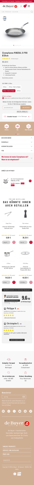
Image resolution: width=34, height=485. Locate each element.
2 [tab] (29, 116)
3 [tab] (16, 45)
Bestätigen (26, 107)
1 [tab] (13, 45)
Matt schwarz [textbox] (23, 242)
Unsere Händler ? (22, 111)
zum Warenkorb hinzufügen (30, 180)
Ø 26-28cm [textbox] (22, 282)
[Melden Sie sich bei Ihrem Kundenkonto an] (21, 6)
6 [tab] (20, 45)
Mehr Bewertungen (17, 340)
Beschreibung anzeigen (7, 77)
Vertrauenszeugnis (12, 300)
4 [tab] (17, 45)
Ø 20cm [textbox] (5, 282)
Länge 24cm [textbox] (5, 242)
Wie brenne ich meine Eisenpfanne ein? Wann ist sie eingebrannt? (15, 158)
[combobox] (6, 242)
